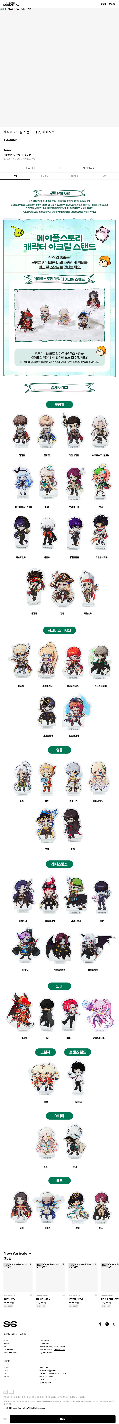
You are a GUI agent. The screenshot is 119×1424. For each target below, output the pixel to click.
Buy (62, 1419)
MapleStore (9, 1295)
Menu (112, 4)
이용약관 (23, 1334)
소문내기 (31, 168)
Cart (104, 4)
